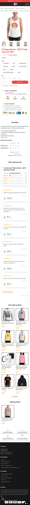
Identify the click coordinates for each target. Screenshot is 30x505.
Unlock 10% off (3, 499)
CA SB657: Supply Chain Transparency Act (10, 467)
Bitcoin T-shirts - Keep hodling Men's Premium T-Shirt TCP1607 (21, 323)
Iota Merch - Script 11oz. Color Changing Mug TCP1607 (7, 367)
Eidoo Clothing (4, 10)
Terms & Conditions (5, 461)
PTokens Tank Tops (24, 10)
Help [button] (27, 503)
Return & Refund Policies (6, 477)
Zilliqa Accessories (9, 8)
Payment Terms (4, 475)
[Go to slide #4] (25, 43)
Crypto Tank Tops (17, 154)
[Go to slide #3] (18, 43)
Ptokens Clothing (13, 10)
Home (2, 8)
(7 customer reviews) (12, 55)
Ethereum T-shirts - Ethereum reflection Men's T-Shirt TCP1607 (22, 345)
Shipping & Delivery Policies (7, 474)
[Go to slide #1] (4, 43)
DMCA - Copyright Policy (6, 465)
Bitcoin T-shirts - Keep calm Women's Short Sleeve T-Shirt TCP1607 (8, 345)
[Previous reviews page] (20, 295)
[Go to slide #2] (11, 43)
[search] (26, 4)
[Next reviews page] (27, 295)
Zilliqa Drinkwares (20, 8)
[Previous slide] (2, 26)
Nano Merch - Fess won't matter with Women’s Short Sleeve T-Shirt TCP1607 (22, 367)
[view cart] (28, 4)
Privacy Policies (4, 463)
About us (3, 459)
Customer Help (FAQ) (5, 481)
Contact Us (3, 479)
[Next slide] (27, 26)
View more (15, 396)
